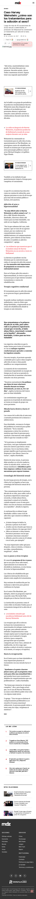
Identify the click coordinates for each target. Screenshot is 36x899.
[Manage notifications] (31, 891)
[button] (33, 2)
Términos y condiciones (26, 867)
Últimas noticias (7, 836)
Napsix (21, 849)
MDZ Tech (22, 847)
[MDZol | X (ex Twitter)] (24, 875)
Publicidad (22, 857)
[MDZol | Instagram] (15, 875)
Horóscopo (22, 839)
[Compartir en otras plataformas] (9, 43)
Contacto (21, 859)
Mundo (6, 8)
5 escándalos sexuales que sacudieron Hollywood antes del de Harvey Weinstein (18, 616)
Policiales (5, 841)
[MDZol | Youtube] (20, 875)
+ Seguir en (8, 39)
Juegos (21, 844)
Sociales (4, 852)
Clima (20, 836)
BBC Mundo (7, 34)
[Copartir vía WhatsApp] (5, 43)
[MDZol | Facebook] (11, 875)
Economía (5, 839)
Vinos (3, 849)
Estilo (3, 847)
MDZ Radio (22, 841)
